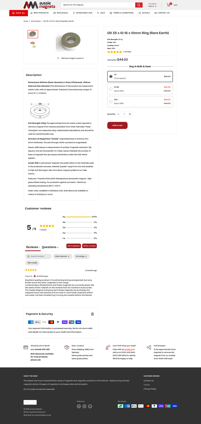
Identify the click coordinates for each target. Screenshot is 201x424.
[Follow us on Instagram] (84, 406)
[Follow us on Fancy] (90, 406)
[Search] (139, 5)
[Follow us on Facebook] (79, 406)
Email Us (128, 349)
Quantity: (111, 114)
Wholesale (62, 13)
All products (36, 21)
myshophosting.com (37, 412)
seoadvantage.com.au (42, 415)
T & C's (147, 385)
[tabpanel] (61, 277)
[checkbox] (32, 263)
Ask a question (74, 246)
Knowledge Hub (84, 13)
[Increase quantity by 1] (129, 114)
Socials (146, 13)
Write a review (89, 246)
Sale (102, 13)
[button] (80, 217)
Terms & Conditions (123, 13)
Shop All (20, 13)
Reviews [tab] (33, 247)
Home (26, 21)
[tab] (50, 247)
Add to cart (117, 125)
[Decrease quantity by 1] (118, 114)
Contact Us (164, 13)
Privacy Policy (150, 389)
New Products (41, 13)
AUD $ (27, 402)
